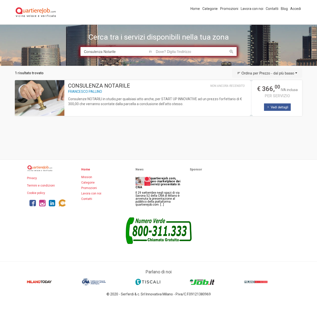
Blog (284, 9)
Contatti (272, 9)
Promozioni (229, 9)
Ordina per (267, 73)
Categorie (210, 9)
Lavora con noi (252, 9)
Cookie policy (36, 193)
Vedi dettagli (279, 107)
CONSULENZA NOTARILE (99, 86)
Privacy (32, 178)
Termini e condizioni (41, 185)
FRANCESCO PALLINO (85, 92)
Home (195, 9)
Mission (86, 177)
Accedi (295, 9)
